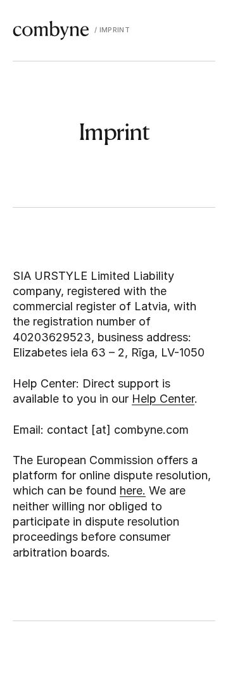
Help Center (163, 398)
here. (133, 490)
